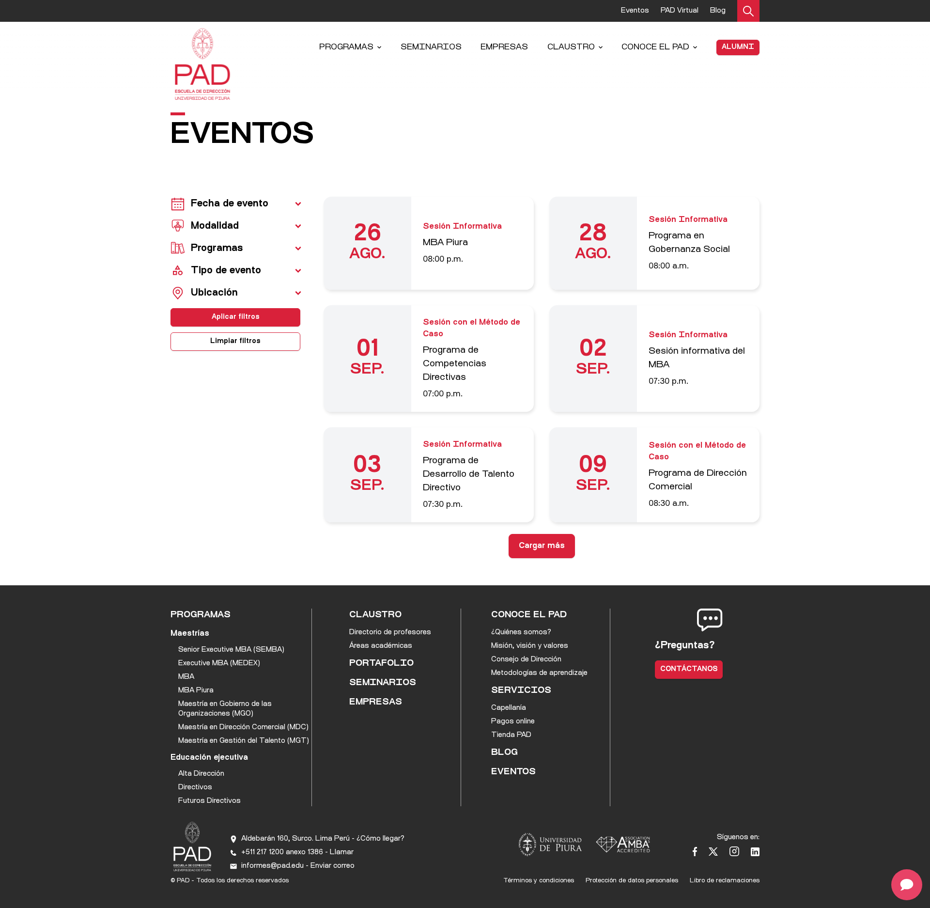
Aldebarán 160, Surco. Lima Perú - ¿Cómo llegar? (322, 839)
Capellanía (508, 708)
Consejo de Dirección (526, 659)
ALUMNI (738, 47)
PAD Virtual (679, 11)
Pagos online (513, 721)
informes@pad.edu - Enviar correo (298, 866)
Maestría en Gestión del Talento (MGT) (243, 741)
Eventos (635, 11)
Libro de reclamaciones (725, 881)
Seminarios (431, 47)
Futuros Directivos (209, 801)
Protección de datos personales (632, 881)
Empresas (504, 47)
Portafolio (381, 663)
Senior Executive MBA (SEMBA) (231, 650)
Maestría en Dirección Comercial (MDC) (243, 727)
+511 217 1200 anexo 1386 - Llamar (297, 852)
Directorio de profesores (390, 632)
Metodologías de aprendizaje (539, 673)
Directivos (195, 787)
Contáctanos (688, 669)
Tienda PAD (511, 735)
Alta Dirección (201, 774)
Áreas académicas (380, 646)
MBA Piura (196, 690)
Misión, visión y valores (529, 646)
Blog (718, 11)
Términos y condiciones (538, 881)
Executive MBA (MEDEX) (219, 663)
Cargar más (542, 546)
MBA (186, 677)
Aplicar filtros (236, 317)
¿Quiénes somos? (521, 632)
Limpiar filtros (235, 341)
